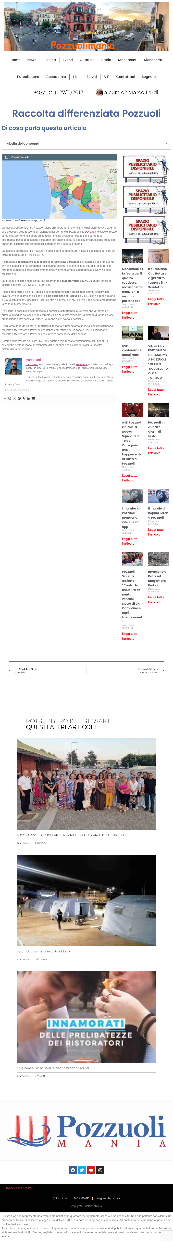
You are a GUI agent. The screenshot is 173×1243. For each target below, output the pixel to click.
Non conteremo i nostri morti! (132, 350)
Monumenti (127, 59)
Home (15, 59)
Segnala (149, 76)
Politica (49, 59)
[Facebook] (5, 398)
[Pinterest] (19, 398)
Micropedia (81, 364)
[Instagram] (9, 398)
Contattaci (125, 76)
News (31, 59)
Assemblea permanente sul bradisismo (43, 951)
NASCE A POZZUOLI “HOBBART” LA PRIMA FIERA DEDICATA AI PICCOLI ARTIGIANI (72, 835)
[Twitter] (14, 398)
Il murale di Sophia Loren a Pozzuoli (158, 513)
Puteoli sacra (28, 76)
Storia (106, 59)
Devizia (89, 231)
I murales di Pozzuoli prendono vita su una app (131, 517)
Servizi (91, 76)
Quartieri (87, 59)
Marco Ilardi (32, 364)
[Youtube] (91, 1170)
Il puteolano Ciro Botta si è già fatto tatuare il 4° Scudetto (157, 278)
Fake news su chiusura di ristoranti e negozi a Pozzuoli (53, 1068)
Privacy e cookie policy (18, 1188)
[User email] (33, 398)
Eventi (68, 59)
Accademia (56, 76)
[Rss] (24, 398)
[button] (166, 143)
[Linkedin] (28, 398)
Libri (76, 76)
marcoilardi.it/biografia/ (18, 389)
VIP (106, 76)
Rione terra (153, 59)
